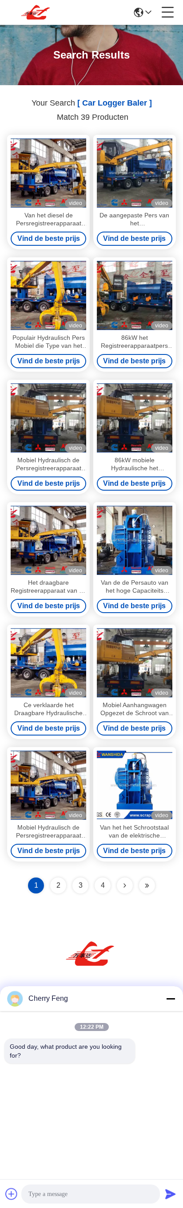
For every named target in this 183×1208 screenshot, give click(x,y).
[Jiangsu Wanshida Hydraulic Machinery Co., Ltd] (36, 12)
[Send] (170, 1194)
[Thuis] (91, 964)
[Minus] (170, 998)
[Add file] (11, 1194)
